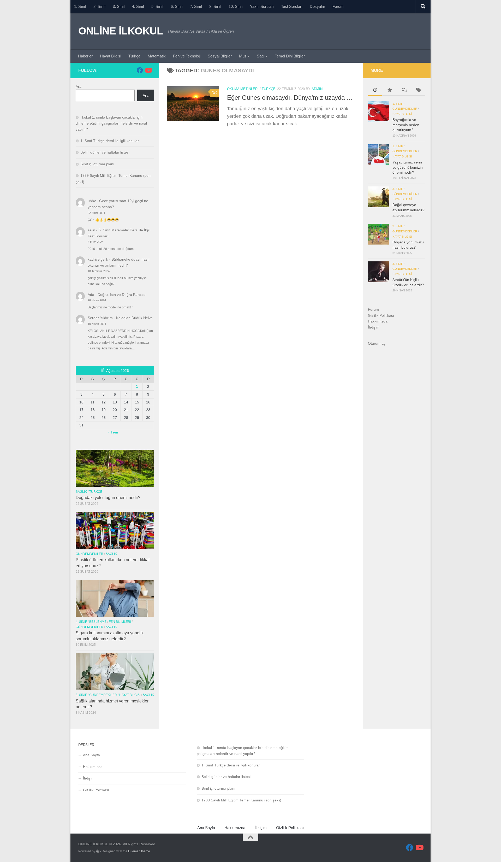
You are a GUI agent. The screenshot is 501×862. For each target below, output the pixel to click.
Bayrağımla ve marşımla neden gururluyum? (405, 125)
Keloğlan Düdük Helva (134, 318)
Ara (78, 86)
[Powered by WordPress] (97, 851)
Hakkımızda (377, 321)
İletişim (373, 327)
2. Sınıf (99, 6)
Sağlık (262, 56)
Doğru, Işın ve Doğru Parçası (122, 294)
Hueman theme (139, 851)
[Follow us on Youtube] (148, 70)
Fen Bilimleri (120, 622)
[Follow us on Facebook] (140, 70)
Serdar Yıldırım (100, 318)
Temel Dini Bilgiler (290, 56)
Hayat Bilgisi (110, 56)
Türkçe (134, 56)
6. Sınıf (177, 6)
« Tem (113, 432)
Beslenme (97, 622)
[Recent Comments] (404, 90)
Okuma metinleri (243, 89)
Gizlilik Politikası (381, 315)
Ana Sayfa (91, 755)
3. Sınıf (119, 6)
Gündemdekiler (89, 554)
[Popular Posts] (389, 90)
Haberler (85, 56)
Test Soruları (291, 6)
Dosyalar (317, 6)
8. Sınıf (215, 6)
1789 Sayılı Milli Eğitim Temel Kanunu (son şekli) (241, 800)
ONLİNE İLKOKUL (120, 31)
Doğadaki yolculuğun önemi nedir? (108, 497)
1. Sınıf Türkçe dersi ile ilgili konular (109, 141)
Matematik (157, 56)
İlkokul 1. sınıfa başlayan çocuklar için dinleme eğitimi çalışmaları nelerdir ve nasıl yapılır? (111, 123)
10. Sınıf (236, 6)
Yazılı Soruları (262, 6)
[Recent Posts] (375, 90)
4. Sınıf (138, 6)
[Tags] (418, 90)
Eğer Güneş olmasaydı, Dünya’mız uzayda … (290, 97)
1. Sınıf (80, 6)
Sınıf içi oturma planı (97, 164)
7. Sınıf (196, 6)
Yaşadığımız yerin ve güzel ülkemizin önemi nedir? (407, 167)
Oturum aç (376, 343)
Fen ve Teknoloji (186, 56)
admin (317, 89)
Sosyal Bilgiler (220, 56)
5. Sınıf (157, 6)
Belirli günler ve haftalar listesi (104, 152)
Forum (338, 6)
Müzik (244, 56)
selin (91, 230)
